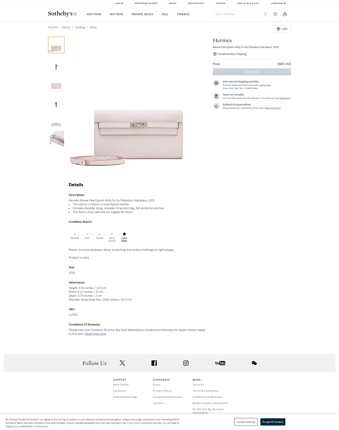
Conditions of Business (208, 397)
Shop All (53, 27)
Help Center (121, 384)
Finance (183, 14)
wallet (93, 27)
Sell (165, 14)
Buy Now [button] (116, 14)
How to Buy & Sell (248, 3)
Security (198, 384)
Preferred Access (146, 3)
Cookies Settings (245, 421)
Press (156, 384)
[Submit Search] (265, 14)
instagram (186, 363)
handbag (80, 27)
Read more (284, 98)
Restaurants (196, 3)
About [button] (173, 3)
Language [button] (277, 3)
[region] (169, 422)
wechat (254, 363)
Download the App (125, 397)
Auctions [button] (94, 14)
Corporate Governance (168, 397)
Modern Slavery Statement (210, 403)
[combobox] (240, 14)
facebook (154, 363)
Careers (158, 403)
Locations (119, 390)
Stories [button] (220, 3)
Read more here (95, 334)
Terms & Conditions (205, 390)
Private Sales (142, 14)
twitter (122, 363)
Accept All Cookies (272, 421)
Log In (119, 3)
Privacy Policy (162, 390)
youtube (220, 363)
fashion (66, 27)
